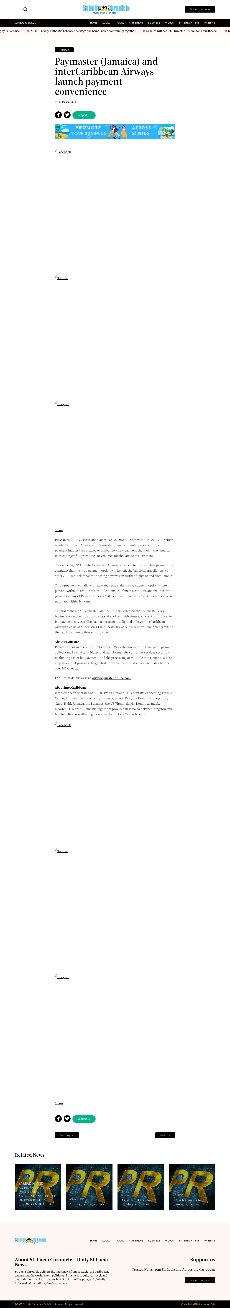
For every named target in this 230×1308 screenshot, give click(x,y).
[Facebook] (115, 209)
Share (59, 530)
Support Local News (200, 9)
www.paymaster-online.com (111, 678)
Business (154, 23)
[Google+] (115, 461)
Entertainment (189, 23)
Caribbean (136, 23)
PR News (209, 23)
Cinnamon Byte (207, 1304)
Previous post (67, 1135)
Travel (119, 23)
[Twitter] (115, 335)
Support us (84, 115)
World (169, 23)
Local (106, 23)
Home (93, 23)
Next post (165, 1135)
